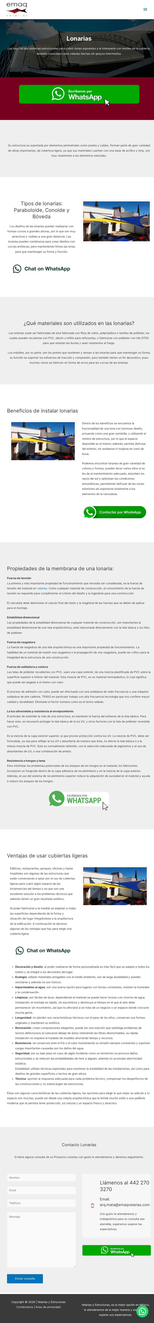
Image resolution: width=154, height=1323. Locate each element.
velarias (42, 588)
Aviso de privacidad (48, 1307)
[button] (142, 1311)
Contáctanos (24, 1307)
